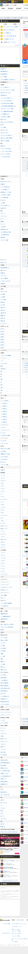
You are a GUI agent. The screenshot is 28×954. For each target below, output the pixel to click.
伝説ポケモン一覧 (4, 130)
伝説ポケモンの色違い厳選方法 (7, 138)
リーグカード (3, 749)
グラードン (3, 496)
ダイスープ (3, 224)
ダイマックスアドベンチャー (6, 712)
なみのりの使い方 (4, 459)
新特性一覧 (3, 826)
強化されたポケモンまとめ (6, 92)
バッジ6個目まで (4, 416)
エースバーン (3, 552)
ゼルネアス (3, 542)
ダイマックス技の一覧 (5, 794)
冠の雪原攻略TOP (4, 74)
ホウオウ (2, 510)
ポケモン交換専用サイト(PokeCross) (8, 79)
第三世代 (2, 334)
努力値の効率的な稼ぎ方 (5, 762)
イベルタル (3, 544)
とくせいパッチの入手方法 (6, 148)
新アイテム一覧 (4, 802)
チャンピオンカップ (4, 424)
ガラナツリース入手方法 (5, 154)
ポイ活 (9, 1)
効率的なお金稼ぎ (4, 781)
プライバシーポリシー (21, 920)
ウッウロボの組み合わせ (5, 186)
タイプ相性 (3, 645)
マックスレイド (4, 358)
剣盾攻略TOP (3, 68)
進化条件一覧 (3, 313)
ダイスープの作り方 (4, 722)
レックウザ (3, 507)
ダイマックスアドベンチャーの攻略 (7, 90)
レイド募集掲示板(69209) (5, 616)
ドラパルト (3, 555)
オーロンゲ (3, 571)
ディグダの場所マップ (5, 189)
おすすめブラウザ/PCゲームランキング (10, 880)
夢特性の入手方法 (4, 768)
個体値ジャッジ (4, 778)
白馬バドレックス (4, 526)
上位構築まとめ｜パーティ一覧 (9, 42)
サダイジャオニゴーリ (5, 592)
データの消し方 (4, 674)
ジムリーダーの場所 (4, 240)
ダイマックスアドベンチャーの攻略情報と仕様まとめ (11, 26)
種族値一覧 (3, 315)
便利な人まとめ (4, 669)
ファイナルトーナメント (5, 430)
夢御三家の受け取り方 (5, 701)
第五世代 (2, 339)
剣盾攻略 (3, 8)
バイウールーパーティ (5, 584)
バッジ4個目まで (4, 411)
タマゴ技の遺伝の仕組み (5, 770)
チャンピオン (3, 432)
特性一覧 (2, 824)
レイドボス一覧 (4, 363)
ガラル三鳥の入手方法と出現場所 (7, 103)
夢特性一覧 (3, 321)
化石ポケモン (3, 310)
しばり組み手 (3, 226)
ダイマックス (3, 728)
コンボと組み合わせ (4, 605)
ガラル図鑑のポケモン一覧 (8, 39)
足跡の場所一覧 (4, 95)
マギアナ (2, 486)
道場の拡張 (3, 237)
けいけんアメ (3, 808)
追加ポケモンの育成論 (5, 140)
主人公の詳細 (3, 648)
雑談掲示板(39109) (4, 613)
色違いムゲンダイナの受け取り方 (7, 122)
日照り (2, 387)
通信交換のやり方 (4, 699)
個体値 (2, 659)
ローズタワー (3, 427)
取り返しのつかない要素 (5, 448)
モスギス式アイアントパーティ (7, 587)
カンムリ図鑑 (3, 127)
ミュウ (2, 494)
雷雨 (1, 379)
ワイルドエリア (4, 275)
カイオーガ (3, 547)
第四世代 (2, 336)
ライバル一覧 (3, 440)
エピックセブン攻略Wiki (16, 936)
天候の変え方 (3, 368)
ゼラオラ (2, 483)
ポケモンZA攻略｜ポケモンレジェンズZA (19, 923)
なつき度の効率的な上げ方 (6, 776)
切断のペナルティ (4, 738)
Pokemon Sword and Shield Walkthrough (9, 832)
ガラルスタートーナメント (6, 714)
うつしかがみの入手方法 (5, 156)
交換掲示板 (3, 283)
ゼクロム (2, 512)
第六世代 (2, 342)
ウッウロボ (3, 720)
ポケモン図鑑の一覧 (7, 32)
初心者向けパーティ (4, 590)
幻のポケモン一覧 (4, 132)
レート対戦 (3, 656)
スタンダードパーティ (5, 582)
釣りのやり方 (3, 462)
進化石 (2, 810)
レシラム (2, 502)
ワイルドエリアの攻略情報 (6, 355)
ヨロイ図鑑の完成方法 (5, 234)
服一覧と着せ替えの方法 (5, 688)
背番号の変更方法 (4, 691)
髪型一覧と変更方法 (4, 685)
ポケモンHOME (4, 754)
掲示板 (15, 24)
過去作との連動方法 (4, 683)
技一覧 (2, 789)
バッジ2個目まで (4, 406)
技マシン (2, 813)
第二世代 (2, 331)
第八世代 (2, 347)
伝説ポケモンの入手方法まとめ (9, 29)
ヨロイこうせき (4, 216)
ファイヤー (3, 536)
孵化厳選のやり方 (4, 784)
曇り (1, 374)
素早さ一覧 (3, 318)
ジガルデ (2, 504)
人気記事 (5, 24)
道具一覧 (2, 800)
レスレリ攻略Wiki (15, 941)
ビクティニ (3, 491)
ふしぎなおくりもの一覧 (5, 281)
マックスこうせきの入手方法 (6, 151)
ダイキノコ (3, 213)
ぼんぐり (2, 218)
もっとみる (17, 45)
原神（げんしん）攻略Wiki (16, 933)
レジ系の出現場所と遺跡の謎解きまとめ (8, 106)
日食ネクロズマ (4, 539)
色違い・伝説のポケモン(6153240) (7, 624)
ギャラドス (3, 563)
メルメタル (3, 477)
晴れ (1, 371)
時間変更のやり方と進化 (5, 454)
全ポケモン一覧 (4, 291)
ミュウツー (3, 531)
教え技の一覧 (3, 208)
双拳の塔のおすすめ (4, 229)
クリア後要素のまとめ (5, 114)
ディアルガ (3, 523)
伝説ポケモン (3, 307)
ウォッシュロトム (4, 574)
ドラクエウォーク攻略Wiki (16, 931)
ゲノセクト (3, 488)
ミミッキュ (3, 566)
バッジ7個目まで (4, 419)
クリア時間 (3, 664)
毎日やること (3, 667)
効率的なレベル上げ (4, 773)
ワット (2, 360)
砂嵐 (1, 390)
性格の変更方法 (4, 677)
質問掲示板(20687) (4, 619)
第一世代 (2, 328)
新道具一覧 (3, 146)
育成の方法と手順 (4, 760)
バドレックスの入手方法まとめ (7, 100)
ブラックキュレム (4, 515)
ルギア (2, 518)
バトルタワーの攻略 (4, 464)
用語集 (2, 653)
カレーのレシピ (4, 733)
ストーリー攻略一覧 (4, 400)
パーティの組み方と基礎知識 (6, 603)
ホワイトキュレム (4, 499)
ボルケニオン (3, 480)
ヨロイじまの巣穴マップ (5, 205)
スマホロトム (3, 744)
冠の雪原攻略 (18, 8)
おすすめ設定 (3, 451)
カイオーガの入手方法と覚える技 (9, 36)
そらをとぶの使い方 (4, 456)
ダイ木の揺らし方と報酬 (5, 116)
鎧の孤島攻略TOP (4, 71)
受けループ (3, 597)
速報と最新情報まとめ (5, 267)
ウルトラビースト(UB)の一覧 (6, 135)
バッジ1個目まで (4, 403)
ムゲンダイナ (3, 534)
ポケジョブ (3, 730)
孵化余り (2, 629)
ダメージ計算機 (4, 76)
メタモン (2, 520)
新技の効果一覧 (4, 792)
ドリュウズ (3, 568)
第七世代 (2, 344)
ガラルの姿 (3, 304)
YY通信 (2, 736)
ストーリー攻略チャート (5, 87)
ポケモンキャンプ (4, 741)
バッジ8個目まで (4, 422)
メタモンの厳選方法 (4, 278)
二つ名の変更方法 (4, 680)
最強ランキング (4, 270)
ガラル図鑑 (3, 294)
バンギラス (3, 560)
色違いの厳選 (3, 765)
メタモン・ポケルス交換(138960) (7, 627)
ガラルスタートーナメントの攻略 (7, 108)
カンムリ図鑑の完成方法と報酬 (7, 111)
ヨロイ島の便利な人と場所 (6, 232)
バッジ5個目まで (4, 414)
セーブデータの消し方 (5, 704)
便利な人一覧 (3, 119)
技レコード (3, 816)
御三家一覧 (3, 302)
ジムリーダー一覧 (4, 443)
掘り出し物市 (3, 752)
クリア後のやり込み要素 (5, 435)
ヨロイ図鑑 (3, 202)
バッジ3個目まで (4, 408)
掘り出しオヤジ (4, 259)
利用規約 (13, 920)
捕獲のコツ (3, 661)
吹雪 (1, 384)
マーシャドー (3, 475)
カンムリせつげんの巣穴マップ (7, 98)
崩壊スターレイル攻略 (16, 929)
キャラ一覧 (3, 642)
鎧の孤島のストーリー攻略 (6, 192)
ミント (2, 805)
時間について (3, 746)
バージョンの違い (4, 637)
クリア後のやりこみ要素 (5, 194)
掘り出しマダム (4, 262)
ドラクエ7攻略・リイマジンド (17, 926)
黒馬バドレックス (4, 528)
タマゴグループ (4, 323)
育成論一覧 (3, 184)
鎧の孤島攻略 (10, 8)
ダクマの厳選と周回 (4, 197)
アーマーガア (3, 558)
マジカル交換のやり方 (5, 696)
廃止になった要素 (4, 640)
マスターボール (4, 818)
